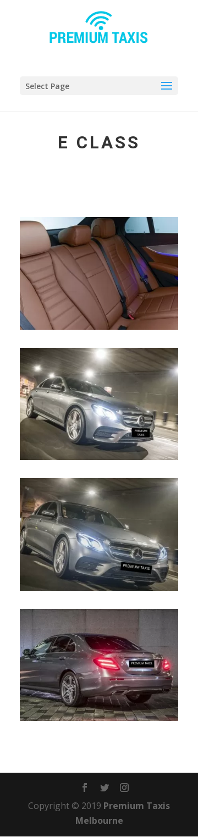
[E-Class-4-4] (99, 326)
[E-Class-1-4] (99, 718)
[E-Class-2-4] (99, 587)
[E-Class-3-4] (99, 457)
